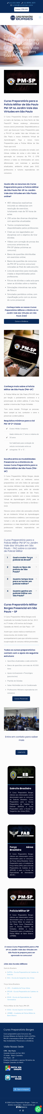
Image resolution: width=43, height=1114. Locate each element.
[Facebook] (20, 1110)
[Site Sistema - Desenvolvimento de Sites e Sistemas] (21, 1107)
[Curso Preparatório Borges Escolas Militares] (21, 19)
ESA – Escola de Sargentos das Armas (20, 978)
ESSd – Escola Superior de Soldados (20, 1010)
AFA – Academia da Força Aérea (18, 988)
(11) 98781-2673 (29, 3)
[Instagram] (23, 1110)
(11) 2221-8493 (14, 3)
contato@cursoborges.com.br (22, 5)
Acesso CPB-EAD (21, 9)
